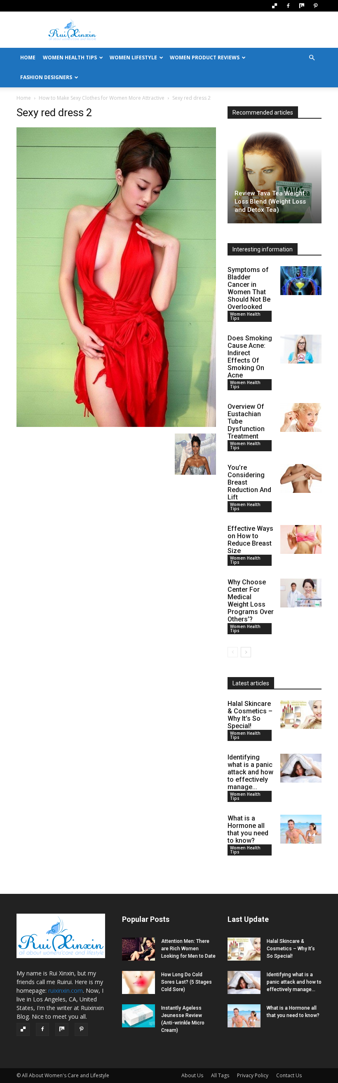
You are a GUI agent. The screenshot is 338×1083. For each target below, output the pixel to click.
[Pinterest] (315, 6)
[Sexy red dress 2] (116, 425)
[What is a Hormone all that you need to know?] (301, 829)
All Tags (220, 1075)
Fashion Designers (46, 77)
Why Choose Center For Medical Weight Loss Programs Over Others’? (251, 600)
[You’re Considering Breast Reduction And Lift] (301, 478)
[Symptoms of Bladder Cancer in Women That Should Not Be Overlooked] (301, 280)
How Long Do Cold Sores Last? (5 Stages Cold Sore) (186, 982)
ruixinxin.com (65, 990)
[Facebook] (288, 6)
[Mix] (302, 6)
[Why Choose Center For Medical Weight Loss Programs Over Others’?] (301, 593)
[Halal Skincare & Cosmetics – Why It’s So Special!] (301, 714)
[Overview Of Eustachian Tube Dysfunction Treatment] (301, 417)
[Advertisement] (224, 29)
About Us (192, 1075)
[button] (312, 58)
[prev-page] (233, 652)
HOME (27, 57)
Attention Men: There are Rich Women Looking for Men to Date (188, 948)
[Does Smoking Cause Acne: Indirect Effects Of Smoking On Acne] (301, 349)
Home (23, 97)
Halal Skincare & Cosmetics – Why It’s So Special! (250, 715)
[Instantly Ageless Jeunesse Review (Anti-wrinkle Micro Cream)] (138, 1015)
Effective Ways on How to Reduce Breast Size (250, 540)
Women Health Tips (70, 57)
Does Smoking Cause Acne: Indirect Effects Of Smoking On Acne (250, 356)
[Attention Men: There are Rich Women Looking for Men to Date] (138, 949)
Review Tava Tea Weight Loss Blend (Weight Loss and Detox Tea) (270, 201)
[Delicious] (274, 6)
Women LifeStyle (133, 57)
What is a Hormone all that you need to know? (248, 829)
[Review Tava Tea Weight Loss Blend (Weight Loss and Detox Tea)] (275, 176)
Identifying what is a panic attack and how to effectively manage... (250, 772)
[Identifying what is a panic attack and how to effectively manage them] (301, 768)
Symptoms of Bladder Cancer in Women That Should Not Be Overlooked (249, 288)
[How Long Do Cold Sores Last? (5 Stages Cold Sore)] (138, 982)
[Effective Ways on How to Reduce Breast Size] (301, 539)
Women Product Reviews (204, 57)
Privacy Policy (252, 1075)
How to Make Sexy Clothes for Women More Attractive (101, 97)
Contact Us (289, 1075)
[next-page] (246, 652)
